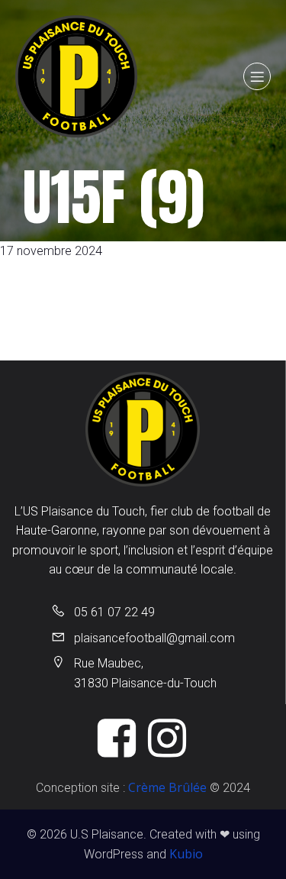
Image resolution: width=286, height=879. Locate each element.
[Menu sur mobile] (257, 76)
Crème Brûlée (167, 787)
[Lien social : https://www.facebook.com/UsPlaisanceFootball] (118, 739)
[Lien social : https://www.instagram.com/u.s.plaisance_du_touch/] (168, 739)
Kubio (186, 853)
